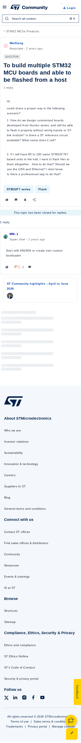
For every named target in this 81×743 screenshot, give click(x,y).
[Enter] (7, 18)
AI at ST (10, 587)
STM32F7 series (19, 189)
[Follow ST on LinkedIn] (15, 698)
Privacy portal (37, 726)
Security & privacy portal (21, 678)
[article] (40, 251)
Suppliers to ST (15, 486)
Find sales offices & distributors (26, 543)
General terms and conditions (25, 508)
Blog (7, 497)
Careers (9, 475)
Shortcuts (10, 610)
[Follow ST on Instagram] (24, 698)
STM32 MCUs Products (22, 31)
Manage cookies (63, 726)
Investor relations (16, 441)
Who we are (12, 430)
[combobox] (40, 18)
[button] (4, 8)
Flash (42, 189)
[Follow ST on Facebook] (33, 698)
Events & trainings (17, 576)
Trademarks (14, 726)
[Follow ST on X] (6, 698)
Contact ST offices (17, 531)
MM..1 (14, 234)
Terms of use (20, 721)
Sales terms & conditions (51, 721)
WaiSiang (16, 43)
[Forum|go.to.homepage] (29, 8)
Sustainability (13, 452)
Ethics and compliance (20, 645)
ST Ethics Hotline (16, 656)
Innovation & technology (21, 464)
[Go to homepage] (13, 406)
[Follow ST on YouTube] (42, 698)
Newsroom (11, 565)
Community (12, 554)
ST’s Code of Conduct (19, 667)
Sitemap (10, 622)
